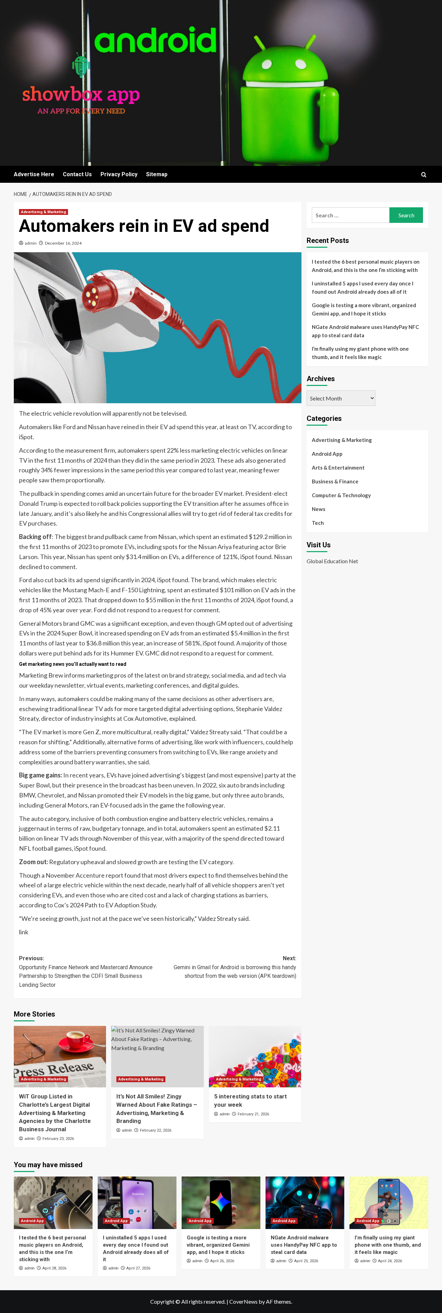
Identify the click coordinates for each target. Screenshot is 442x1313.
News (318, 509)
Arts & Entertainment (338, 467)
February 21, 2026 (253, 1114)
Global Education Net (332, 560)
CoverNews (243, 1301)
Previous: (86, 971)
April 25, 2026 (306, 1261)
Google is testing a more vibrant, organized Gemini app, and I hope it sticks (364, 309)
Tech (318, 523)
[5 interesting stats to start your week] (255, 1056)
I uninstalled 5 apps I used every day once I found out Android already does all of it (362, 287)
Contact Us (77, 174)
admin (31, 243)
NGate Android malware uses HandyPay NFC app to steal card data (365, 331)
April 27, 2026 (138, 1268)
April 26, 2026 (222, 1261)
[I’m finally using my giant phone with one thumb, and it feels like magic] (388, 1203)
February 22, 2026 (155, 1130)
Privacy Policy (118, 174)
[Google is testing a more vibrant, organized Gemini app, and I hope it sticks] (221, 1203)
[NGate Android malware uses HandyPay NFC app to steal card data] (305, 1203)
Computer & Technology (341, 495)
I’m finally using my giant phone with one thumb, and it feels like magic (360, 353)
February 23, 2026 (58, 1138)
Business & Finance (335, 481)
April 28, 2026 (54, 1268)
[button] (424, 175)
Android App (327, 454)
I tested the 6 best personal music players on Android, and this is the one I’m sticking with (366, 265)
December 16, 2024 (63, 243)
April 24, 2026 (390, 1261)
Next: (235, 967)
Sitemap (156, 174)
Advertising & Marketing (43, 212)
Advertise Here (34, 174)
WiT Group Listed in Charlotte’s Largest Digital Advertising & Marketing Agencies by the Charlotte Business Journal (55, 1113)
